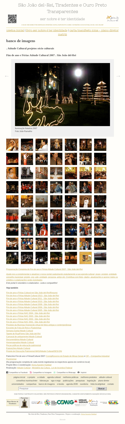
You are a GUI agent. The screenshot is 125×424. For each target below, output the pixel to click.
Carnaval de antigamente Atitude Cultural (24, 337)
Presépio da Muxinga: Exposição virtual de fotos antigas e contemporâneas (38, 325)
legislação (91, 381)
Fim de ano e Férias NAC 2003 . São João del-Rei (28, 316)
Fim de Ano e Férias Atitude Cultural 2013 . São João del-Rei (32, 296)
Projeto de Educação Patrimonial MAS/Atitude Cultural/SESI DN (34, 351)
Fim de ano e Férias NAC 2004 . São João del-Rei (28, 313)
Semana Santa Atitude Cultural (19, 331)
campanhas (31, 384)
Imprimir (83, 372)
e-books (60, 384)
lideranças (44, 381)
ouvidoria (84, 384)
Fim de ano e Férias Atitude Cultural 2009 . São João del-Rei (32, 304)
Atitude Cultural (24, 368)
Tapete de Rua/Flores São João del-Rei (23, 334)
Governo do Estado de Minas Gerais (68, 356)
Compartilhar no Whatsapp (65, 372)
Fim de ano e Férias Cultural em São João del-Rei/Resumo (31, 293)
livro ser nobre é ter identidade (46, 30)
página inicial (15, 30)
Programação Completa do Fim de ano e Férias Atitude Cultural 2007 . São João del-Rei (44, 269)
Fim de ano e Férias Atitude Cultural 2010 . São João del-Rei (32, 301)
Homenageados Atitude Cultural (20, 342)
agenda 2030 (72, 384)
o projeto (31, 377)
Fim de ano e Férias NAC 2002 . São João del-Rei (28, 319)
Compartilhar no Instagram (41, 372)
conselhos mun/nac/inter (26, 381)
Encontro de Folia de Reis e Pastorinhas (23, 328)
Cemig (49, 356)
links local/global (98, 384)
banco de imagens (47, 384)
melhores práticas (70, 377)
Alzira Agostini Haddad (41, 365)
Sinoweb (62, 419)
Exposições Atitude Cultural (18, 348)
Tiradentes (66, 4)
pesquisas (80, 381)
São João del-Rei (35, 4)
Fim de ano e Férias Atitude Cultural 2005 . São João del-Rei (32, 310)
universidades (18, 384)
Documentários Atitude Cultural (19, 340)
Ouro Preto (95, 4)
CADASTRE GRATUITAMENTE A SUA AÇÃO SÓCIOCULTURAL (92, 394)
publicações (68, 381)
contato (110, 384)
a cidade (41, 377)
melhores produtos (89, 377)
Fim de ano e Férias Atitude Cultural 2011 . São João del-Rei (32, 299)
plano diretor (103, 381)
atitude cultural (105, 377)
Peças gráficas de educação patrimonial (23, 345)
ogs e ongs (56, 381)
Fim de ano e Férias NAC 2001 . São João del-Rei (28, 322)
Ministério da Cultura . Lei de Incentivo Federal (52, 368)
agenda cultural (54, 377)
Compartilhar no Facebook (18, 372)
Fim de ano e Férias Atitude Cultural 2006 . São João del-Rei (32, 307)
